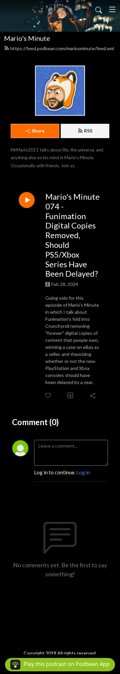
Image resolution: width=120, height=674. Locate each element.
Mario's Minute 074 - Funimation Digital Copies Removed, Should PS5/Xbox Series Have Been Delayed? (72, 235)
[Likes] (48, 395)
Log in (83, 472)
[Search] (99, 9)
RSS (88, 130)
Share (38, 130)
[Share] (93, 395)
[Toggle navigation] (112, 9)
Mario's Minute (27, 38)
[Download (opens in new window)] (71, 395)
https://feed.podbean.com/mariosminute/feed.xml (62, 48)
